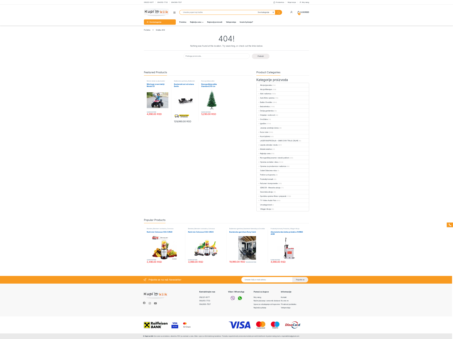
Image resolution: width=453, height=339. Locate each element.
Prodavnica (280, 2)
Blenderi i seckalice (159, 229)
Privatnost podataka (288, 304)
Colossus (170, 229)
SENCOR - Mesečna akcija (270, 188)
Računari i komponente (269, 183)
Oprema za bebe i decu (269, 162)
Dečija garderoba (267, 111)
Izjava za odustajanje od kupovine (267, 304)
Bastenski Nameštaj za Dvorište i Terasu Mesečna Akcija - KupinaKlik (247, 229)
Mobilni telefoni (266, 149)
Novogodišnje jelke (207, 81)
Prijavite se (300, 280)
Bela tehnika (264, 106)
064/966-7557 (176, 2)
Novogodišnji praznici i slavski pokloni (274, 158)
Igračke (263, 123)
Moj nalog (305, 2)
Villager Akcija (265, 209)
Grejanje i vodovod (267, 115)
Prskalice (286, 229)
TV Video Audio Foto (268, 200)
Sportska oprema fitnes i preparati (273, 196)
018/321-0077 (149, 2)
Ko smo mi (285, 301)
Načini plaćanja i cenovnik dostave (267, 301)
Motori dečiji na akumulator (156, 81)
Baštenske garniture (180, 81)
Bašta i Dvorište (266, 102)
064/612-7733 (162, 2)
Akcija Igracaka (266, 85)
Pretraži (261, 56)
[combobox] (217, 12)
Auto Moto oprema (267, 98)
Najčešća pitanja (260, 308)
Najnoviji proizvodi (214, 22)
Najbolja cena (195, 22)
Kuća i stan (264, 132)
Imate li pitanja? (246, 22)
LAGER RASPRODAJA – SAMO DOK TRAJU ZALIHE (279, 141)
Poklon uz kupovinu (267, 175)
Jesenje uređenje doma (269, 128)
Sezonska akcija (266, 192)
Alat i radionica (265, 94)
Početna (182, 22)
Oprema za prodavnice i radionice (273, 166)
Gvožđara (264, 119)
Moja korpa (292, 2)
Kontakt (284, 297)
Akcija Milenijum (266, 89)
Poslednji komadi (266, 179)
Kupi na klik (149, 336)
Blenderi (149, 229)
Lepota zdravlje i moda (269, 145)
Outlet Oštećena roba (268, 171)
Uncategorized (266, 205)
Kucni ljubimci (265, 136)
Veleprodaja (231, 22)
